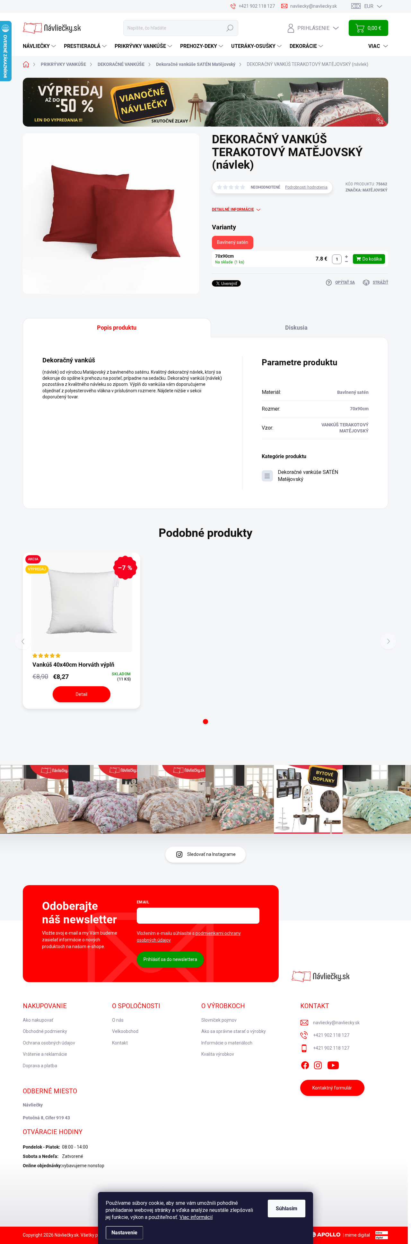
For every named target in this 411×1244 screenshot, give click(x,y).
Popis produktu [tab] (116, 327)
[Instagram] (318, 1064)
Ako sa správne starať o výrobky (233, 1031)
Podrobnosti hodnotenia (306, 187)
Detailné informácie (233, 209)
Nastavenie (124, 1233)
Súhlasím (286, 1208)
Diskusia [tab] (296, 327)
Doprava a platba (40, 1065)
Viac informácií (196, 1217)
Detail (81, 694)
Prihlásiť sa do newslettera (170, 959)
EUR (368, 6)
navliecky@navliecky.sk (336, 1022)
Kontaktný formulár (332, 1087)
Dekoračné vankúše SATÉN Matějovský (308, 475)
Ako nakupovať (38, 1020)
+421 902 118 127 (331, 1035)
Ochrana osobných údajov (49, 1042)
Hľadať (230, 28)
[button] (346, 256)
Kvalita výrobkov (217, 1054)
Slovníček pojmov (219, 1020)
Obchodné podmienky (45, 1031)
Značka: (366, 190)
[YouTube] (333, 1064)
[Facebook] (305, 1064)
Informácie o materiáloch (226, 1042)
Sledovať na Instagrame (211, 854)
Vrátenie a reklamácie (45, 1054)
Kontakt (120, 1042)
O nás (118, 1020)
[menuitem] (40, 46)
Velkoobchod (125, 1031)
